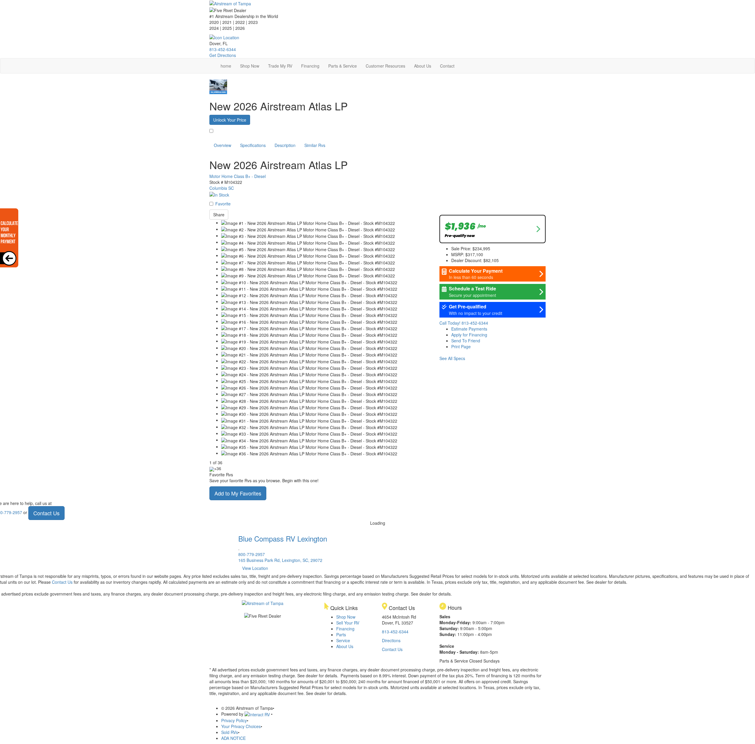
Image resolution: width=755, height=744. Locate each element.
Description (285, 145)
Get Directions (222, 55)
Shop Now (249, 66)
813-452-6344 (222, 49)
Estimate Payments (469, 329)
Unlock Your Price (229, 120)
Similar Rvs (314, 145)
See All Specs (452, 358)
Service (343, 640)
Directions (391, 640)
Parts (341, 634)
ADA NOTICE (233, 738)
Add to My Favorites (237, 493)
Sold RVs (229, 732)
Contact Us (46, 513)
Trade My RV (280, 66)
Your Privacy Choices (241, 726)
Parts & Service (342, 66)
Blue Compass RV (282, 538)
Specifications (253, 145)
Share (218, 215)
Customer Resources (385, 66)
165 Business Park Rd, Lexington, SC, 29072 (280, 560)
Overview (222, 145)
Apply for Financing (469, 335)
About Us (422, 66)
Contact (447, 66)
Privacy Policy (234, 720)
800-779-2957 (251, 554)
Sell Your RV (347, 623)
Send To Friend (465, 341)
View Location (255, 568)
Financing (310, 66)
